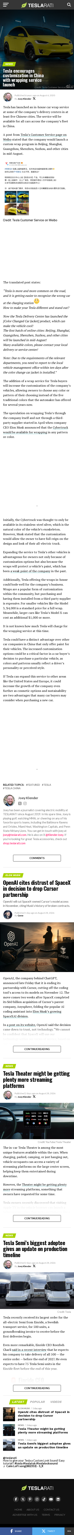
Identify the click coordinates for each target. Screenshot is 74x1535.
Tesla (47, 785)
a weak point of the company (30, 571)
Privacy (59, 1514)
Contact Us (51, 1509)
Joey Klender (24, 98)
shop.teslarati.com (14, 843)
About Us (33, 1509)
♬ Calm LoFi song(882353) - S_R (23, 1466)
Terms (46, 1514)
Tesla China (12, 788)
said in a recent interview (29, 1350)
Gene (20, 915)
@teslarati (10, 1457)
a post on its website (21, 1025)
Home (18, 1509)
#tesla (19, 1463)
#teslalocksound (47, 1463)
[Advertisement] (37, 251)
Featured (34, 785)
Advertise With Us (25, 1514)
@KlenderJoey (54, 834)
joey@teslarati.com (14, 834)
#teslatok (29, 1463)
